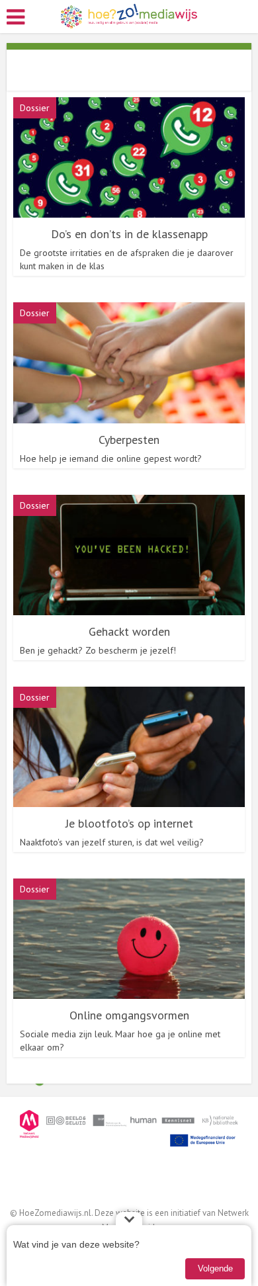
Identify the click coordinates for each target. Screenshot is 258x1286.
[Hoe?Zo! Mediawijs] (129, 15)
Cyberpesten (129, 439)
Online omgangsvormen (129, 1015)
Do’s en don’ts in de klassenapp (129, 233)
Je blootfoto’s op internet (129, 823)
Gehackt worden (129, 631)
